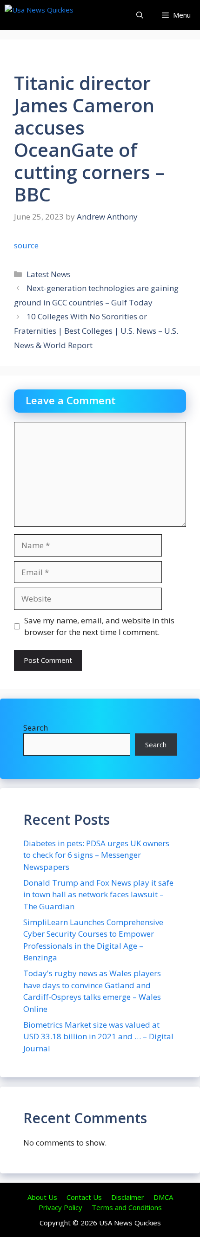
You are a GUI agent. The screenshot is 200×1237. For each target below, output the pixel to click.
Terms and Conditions (127, 1207)
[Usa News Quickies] (57, 15)
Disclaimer (127, 1197)
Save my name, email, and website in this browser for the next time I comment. (99, 626)
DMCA (163, 1197)
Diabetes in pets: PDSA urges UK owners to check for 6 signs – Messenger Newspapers (96, 855)
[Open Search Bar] (140, 15)
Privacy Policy (60, 1207)
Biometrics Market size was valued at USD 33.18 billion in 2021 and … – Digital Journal (98, 1036)
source (26, 245)
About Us (42, 1197)
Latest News (49, 274)
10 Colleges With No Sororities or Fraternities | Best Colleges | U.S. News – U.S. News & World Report (96, 330)
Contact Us (84, 1197)
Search (35, 727)
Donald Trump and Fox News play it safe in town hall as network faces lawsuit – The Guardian (98, 894)
